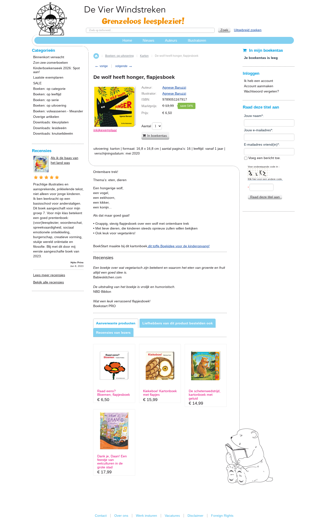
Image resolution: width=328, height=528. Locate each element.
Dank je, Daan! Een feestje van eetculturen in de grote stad (112, 461)
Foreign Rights (222, 515)
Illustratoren (197, 40)
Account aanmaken (258, 86)
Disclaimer (195, 515)
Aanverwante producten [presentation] (115, 323)
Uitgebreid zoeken (247, 30)
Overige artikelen (46, 117)
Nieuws (148, 40)
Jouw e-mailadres (257, 130)
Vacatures (172, 515)
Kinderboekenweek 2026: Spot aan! (56, 70)
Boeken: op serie (46, 100)
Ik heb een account (258, 81)
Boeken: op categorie (49, 89)
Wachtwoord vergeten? (261, 91)
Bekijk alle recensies (48, 282)
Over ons (121, 515)
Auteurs (171, 40)
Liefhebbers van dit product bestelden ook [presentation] (177, 323)
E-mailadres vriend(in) (261, 144)
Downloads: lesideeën (50, 128)
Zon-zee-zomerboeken (50, 62)
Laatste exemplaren (48, 77)
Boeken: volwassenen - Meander (58, 111)
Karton (144, 55)
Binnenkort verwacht (48, 57)
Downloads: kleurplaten (51, 122)
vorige (101, 66)
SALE (37, 83)
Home (96, 56)
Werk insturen (146, 515)
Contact (101, 515)
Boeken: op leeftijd (47, 94)
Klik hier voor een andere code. (265, 179)
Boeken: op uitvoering (119, 55)
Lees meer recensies (49, 275)
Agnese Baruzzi (174, 87)
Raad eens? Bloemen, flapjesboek (113, 392)
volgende (124, 66)
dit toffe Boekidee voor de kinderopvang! (178, 246)
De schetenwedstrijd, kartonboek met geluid (204, 394)
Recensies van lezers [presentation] (113, 332)
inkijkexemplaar (105, 130)
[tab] (115, 323)
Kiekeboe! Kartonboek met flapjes (160, 392)
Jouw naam (252, 116)
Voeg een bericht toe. (264, 158)
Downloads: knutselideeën (53, 133)
